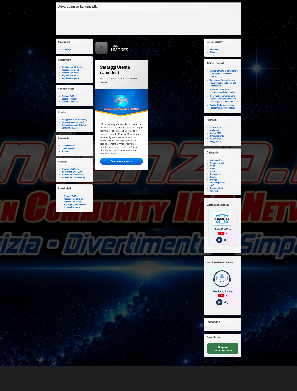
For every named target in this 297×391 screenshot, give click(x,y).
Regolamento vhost (70, 75)
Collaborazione (216, 160)
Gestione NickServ (69, 99)
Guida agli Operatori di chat (75, 204)
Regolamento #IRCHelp (72, 67)
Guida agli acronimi (72, 207)
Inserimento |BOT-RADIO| (72, 172)
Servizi (213, 177)
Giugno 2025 (215, 139)
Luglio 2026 (215, 130)
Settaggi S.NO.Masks (71, 128)
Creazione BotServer (70, 169)
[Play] (219, 240)
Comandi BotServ (71, 196)
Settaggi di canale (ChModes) (74, 119)
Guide (212, 166)
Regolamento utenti (70, 70)
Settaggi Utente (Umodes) (115, 70)
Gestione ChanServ (70, 102)
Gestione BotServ (69, 96)
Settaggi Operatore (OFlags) (74, 125)
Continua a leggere (127, 161)
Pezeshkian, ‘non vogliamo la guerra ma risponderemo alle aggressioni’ (223, 83)
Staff (212, 185)
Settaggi (103, 82)
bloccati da (226, 349)
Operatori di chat (69, 148)
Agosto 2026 (215, 128)
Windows (214, 49)
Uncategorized (216, 188)
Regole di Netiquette (70, 78)
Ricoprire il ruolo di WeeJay (73, 177)
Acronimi (65, 151)
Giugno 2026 (215, 133)
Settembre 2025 (217, 136)
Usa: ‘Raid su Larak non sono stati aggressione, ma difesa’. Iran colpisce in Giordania (223, 99)
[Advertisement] (148, 24)
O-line (212, 171)
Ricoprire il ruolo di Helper (73, 175)
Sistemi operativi (217, 182)
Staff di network (68, 146)
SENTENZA (133, 79)
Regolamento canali (70, 73)
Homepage (66, 49)
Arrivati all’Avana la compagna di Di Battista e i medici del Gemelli (224, 74)
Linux (212, 52)
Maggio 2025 (215, 141)
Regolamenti (215, 174)
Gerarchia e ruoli (217, 163)
